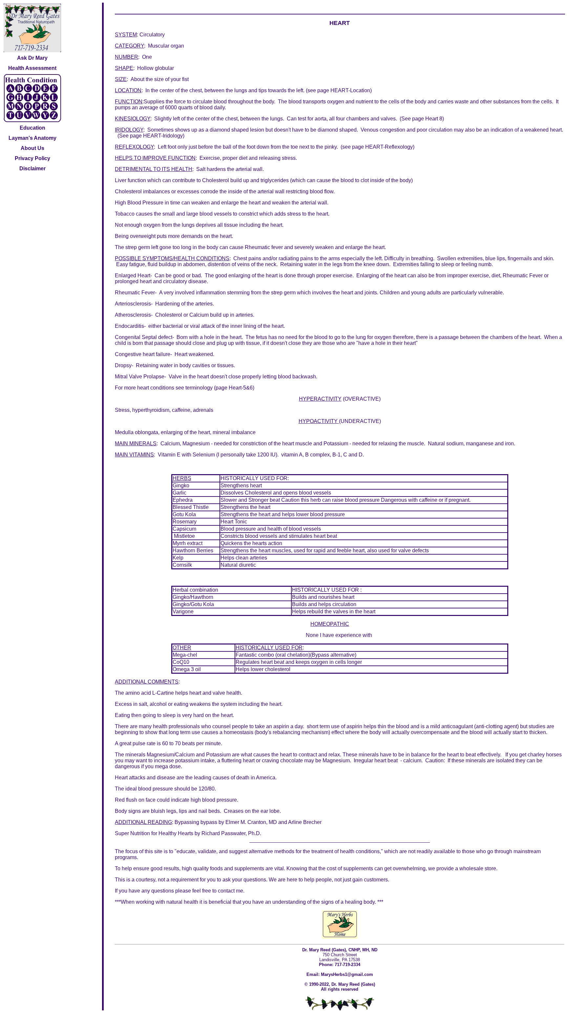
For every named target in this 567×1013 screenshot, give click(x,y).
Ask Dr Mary (32, 58)
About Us (32, 148)
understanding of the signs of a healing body (323, 902)
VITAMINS (141, 454)
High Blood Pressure (139, 202)
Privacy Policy (32, 158)
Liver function (130, 180)
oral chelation (292, 655)
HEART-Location (350, 90)
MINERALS (143, 443)
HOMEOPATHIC (329, 624)
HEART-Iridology (163, 135)
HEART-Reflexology (389, 147)
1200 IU (266, 454)
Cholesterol (168, 315)
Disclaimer (32, 168)
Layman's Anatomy (32, 138)
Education (32, 128)
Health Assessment (32, 68)
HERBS (182, 478)
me (239, 891)
